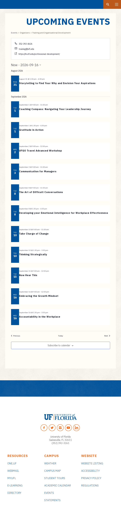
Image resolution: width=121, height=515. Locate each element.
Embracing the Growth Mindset (38, 295)
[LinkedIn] (76, 427)
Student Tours (54, 478)
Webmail (13, 470)
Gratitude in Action (31, 129)
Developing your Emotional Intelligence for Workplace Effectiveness (63, 212)
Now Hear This (28, 275)
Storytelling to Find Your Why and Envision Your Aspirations (57, 83)
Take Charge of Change (34, 233)
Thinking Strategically (33, 254)
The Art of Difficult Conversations (41, 192)
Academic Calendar (57, 485)
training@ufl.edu (26, 49)
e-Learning (14, 485)
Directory (14, 493)
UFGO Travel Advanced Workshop (40, 150)
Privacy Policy (91, 478)
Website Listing (92, 463)
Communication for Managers (38, 171)
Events (14, 32)
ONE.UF (12, 463)
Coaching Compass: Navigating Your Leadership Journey (55, 109)
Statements (52, 500)
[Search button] (107, 4)
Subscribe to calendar (59, 345)
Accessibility (90, 470)
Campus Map (52, 470)
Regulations (90, 485)
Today (60, 336)
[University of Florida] (60, 417)
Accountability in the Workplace (39, 316)
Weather (50, 463)
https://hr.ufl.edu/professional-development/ (39, 54)
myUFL (11, 478)
